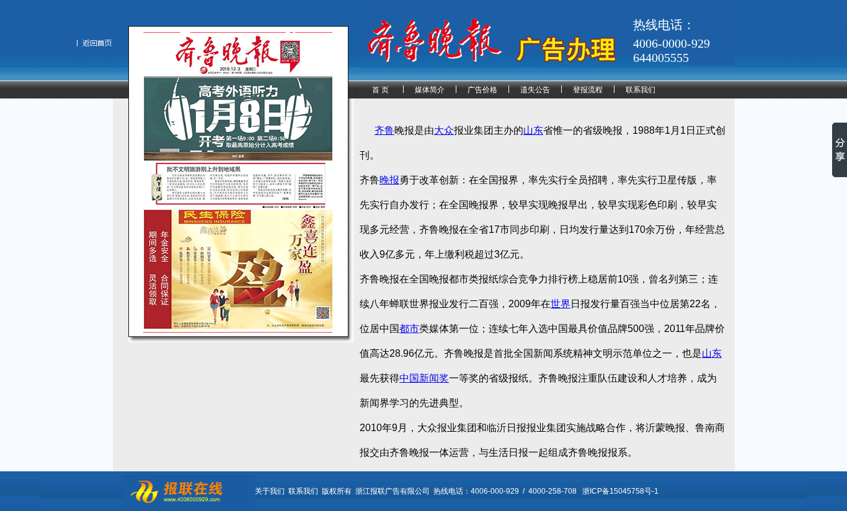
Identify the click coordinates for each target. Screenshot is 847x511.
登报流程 (588, 89)
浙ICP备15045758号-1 (620, 491)
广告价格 (482, 89)
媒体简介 (430, 89)
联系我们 (640, 89)
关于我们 (270, 491)
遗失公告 (535, 89)
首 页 (380, 89)
